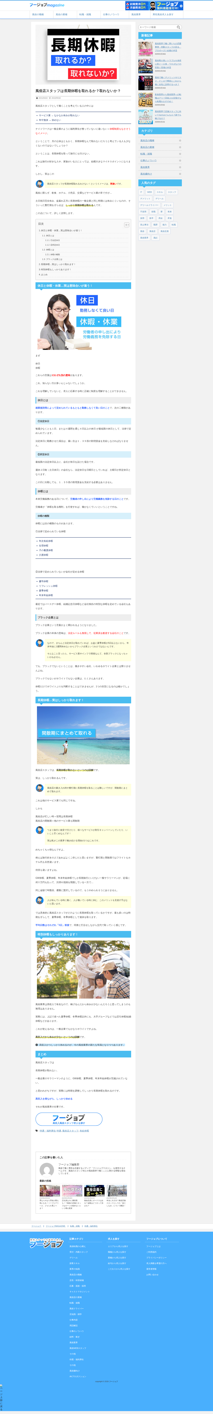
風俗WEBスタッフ (78, 1348)
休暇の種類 (55, 254)
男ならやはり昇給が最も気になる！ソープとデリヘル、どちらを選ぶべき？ (49, 1204)
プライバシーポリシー (156, 1257)
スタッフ (172, 192)
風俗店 (152, 231)
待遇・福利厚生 (48, 1131)
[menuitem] (37, 1226)
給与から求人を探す (117, 1263)
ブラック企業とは (54, 259)
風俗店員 (165, 231)
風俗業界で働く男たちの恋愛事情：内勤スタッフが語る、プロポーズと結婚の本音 (168, 47)
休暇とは (50, 249)
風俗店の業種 (147, 147)
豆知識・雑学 (122, 1195)
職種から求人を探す (117, 1252)
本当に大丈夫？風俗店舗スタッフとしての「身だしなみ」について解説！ (116, 1203)
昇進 (170, 218)
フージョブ (113, 1381)
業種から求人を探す (117, 1257)
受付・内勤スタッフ (79, 1252)
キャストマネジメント (80, 1291)
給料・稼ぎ (100, 1195)
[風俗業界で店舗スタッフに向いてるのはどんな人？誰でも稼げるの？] (145, 117)
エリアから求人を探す (118, 1246)
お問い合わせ (152, 1274)
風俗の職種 (38, 14)
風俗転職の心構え (78, 1246)
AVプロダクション (78, 1376)
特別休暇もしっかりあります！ (56, 269)
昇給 (161, 218)
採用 (142, 218)
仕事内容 (56, 1195)
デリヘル (159, 198)
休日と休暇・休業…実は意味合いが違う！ (61, 230)
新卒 (151, 218)
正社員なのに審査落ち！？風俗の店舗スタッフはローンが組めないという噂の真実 (71, 1204)
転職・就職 (85, 14)
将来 (170, 211)
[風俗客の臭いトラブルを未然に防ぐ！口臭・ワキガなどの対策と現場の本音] (145, 66)
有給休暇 (84, 1131)
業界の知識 (75, 1269)
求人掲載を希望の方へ (156, 1263)
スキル (160, 192)
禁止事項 (144, 225)
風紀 (155, 238)
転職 (174, 225)
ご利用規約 (151, 1252)
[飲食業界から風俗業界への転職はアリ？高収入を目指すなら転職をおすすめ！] (145, 100)
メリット (168, 205)
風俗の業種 (61, 14)
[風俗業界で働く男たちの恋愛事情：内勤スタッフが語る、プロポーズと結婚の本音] (145, 49)
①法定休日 (55, 240)
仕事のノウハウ (111, 14)
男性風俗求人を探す (163, 14)
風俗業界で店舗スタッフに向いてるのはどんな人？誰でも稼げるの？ (168, 115)
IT (141, 192)
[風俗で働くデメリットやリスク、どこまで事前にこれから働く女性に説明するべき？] (145, 83)
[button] (125, 225)
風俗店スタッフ (70, 1131)
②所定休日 (55, 245)
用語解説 (74, 1325)
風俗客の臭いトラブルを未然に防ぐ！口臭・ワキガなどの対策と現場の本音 (168, 64)
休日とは (50, 235)
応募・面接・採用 (78, 1286)
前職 (153, 211)
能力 (165, 225)
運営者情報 (151, 1269)
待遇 (59, 1131)
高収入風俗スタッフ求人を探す (69, 1123)
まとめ (44, 274)
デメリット (145, 198)
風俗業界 (136, 14)
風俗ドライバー (77, 1308)
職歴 (155, 225)
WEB (149, 192)
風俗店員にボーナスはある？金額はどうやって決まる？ (93, 1203)
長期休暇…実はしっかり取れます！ (58, 264)
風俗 (142, 231)
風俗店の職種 (147, 140)
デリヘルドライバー (149, 205)
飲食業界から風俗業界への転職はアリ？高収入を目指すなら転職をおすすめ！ (168, 98)
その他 (79, 1195)
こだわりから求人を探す (119, 1269)
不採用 (143, 211)
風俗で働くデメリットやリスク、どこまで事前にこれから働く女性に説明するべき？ (168, 81)
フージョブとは (153, 1246)
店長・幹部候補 (77, 1280)
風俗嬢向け (146, 174)
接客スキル (75, 1263)
